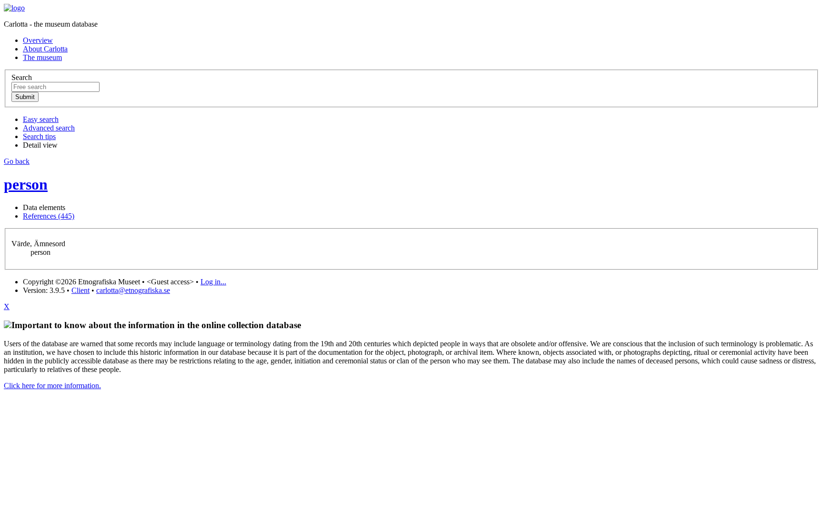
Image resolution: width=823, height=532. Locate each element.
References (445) (48, 216)
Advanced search (49, 128)
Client (80, 290)
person (26, 184)
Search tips (39, 136)
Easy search (41, 119)
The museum (42, 57)
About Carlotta (45, 49)
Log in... (213, 282)
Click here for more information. (52, 385)
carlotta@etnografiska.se (133, 290)
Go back (17, 161)
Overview (38, 40)
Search (21, 77)
